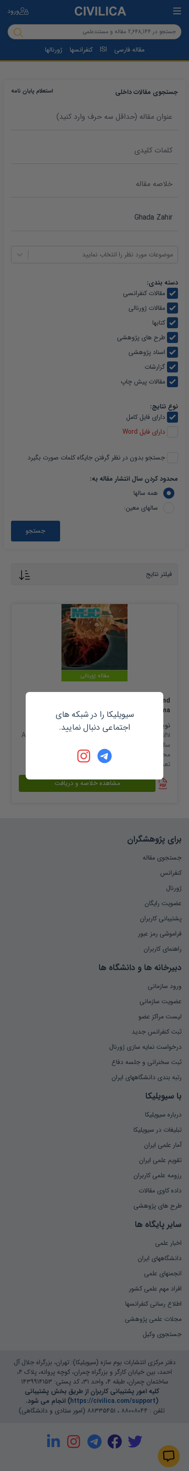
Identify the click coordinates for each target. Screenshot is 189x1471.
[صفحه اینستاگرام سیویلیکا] (84, 756)
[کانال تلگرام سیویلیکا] (104, 756)
